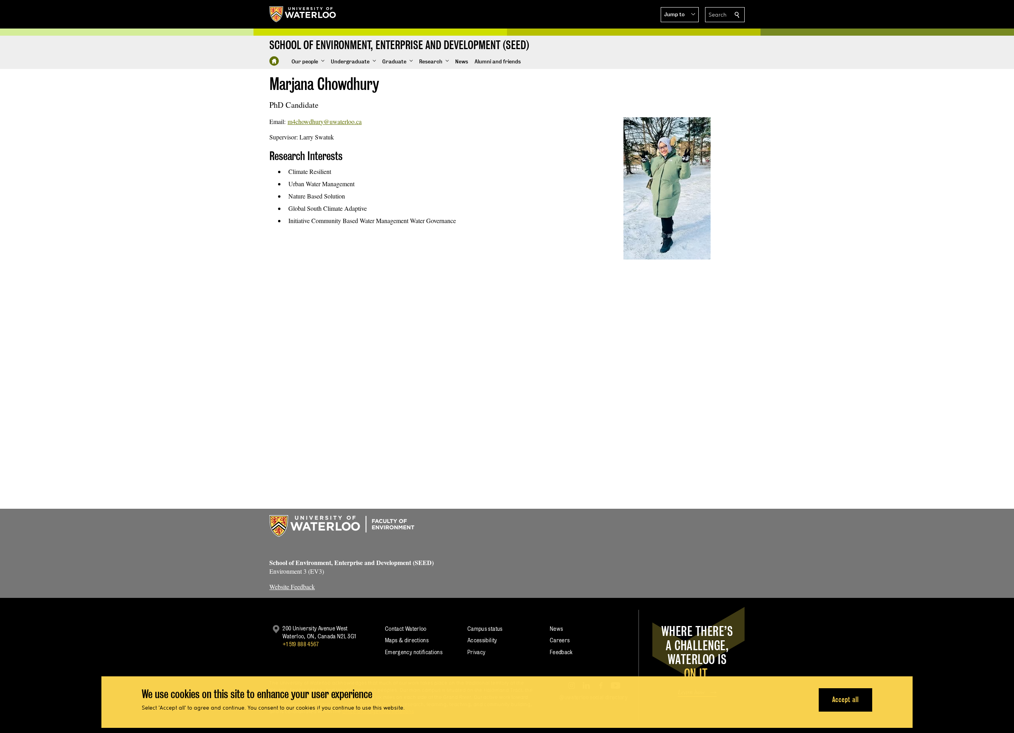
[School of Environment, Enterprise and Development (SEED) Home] (274, 61)
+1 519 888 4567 (300, 644)
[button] (679, 15)
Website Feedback (292, 586)
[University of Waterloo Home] (303, 14)
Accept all (845, 699)
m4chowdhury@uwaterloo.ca (325, 121)
